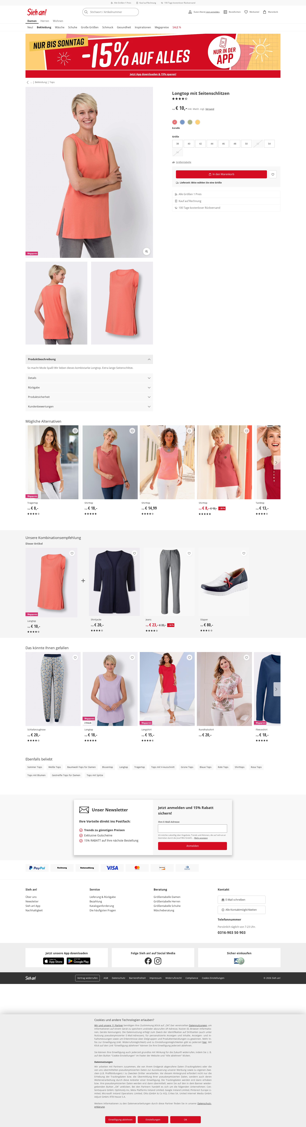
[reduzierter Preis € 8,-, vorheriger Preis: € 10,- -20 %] (224, 462)
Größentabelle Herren (167, 901)
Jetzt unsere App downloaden (67, 953)
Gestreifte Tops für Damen (66, 775)
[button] (27, 82)
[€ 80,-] (223, 582)
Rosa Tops (256, 767)
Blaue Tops (205, 767)
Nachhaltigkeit (34, 910)
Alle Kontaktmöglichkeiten (241, 909)
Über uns (31, 897)
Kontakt (223, 889)
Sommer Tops (34, 767)
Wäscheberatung (164, 910)
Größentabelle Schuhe (167, 906)
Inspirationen (143, 27)
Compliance (192, 977)
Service (95, 889)
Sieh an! (31, 889)
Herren (44, 21)
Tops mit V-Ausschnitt (163, 767)
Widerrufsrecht (173, 977)
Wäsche (59, 27)
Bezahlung (96, 901)
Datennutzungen (198, 1025)
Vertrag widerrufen (87, 977)
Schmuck (107, 27)
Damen (32, 21)
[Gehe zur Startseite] (37, 12)
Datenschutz (118, 977)
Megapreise (162, 27)
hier (204, 1042)
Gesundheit (124, 27)
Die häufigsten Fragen (103, 910)
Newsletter (32, 901)
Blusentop (107, 767)
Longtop (123, 767)
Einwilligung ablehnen (120, 1119)
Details (32, 378)
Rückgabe (34, 387)
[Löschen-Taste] (135, 12)
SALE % (177, 27)
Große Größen (89, 27)
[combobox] (118, 12)
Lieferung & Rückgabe (103, 897)
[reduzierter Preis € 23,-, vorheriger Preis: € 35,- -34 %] (169, 582)
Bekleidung (44, 27)
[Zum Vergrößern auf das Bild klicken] (146, 251)
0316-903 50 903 (232, 932)
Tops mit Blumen (36, 775)
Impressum (155, 977)
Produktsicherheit (39, 397)
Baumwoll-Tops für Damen (81, 767)
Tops (52, 82)
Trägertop (139, 767)
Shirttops (239, 767)
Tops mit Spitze (95, 775)
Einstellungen (153, 1119)
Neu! (30, 27)
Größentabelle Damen (167, 897)
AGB (106, 977)
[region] (153, 1070)
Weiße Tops (54, 767)
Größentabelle (183, 162)
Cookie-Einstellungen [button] (213, 977)
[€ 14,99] (167, 462)
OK (185, 1119)
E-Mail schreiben (233, 900)
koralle (176, 127)
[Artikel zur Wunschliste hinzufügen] (273, 174)
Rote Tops (223, 767)
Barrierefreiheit (137, 977)
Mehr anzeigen (201, 838)
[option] (174, 122)
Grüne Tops (187, 767)
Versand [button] (209, 108)
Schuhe (72, 27)
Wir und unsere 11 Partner (108, 1025)
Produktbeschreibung (42, 359)
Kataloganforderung (102, 906)
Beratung (160, 889)
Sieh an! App (33, 906)
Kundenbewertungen (41, 406)
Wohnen (58, 21)
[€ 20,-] (114, 582)
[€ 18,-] (110, 462)
